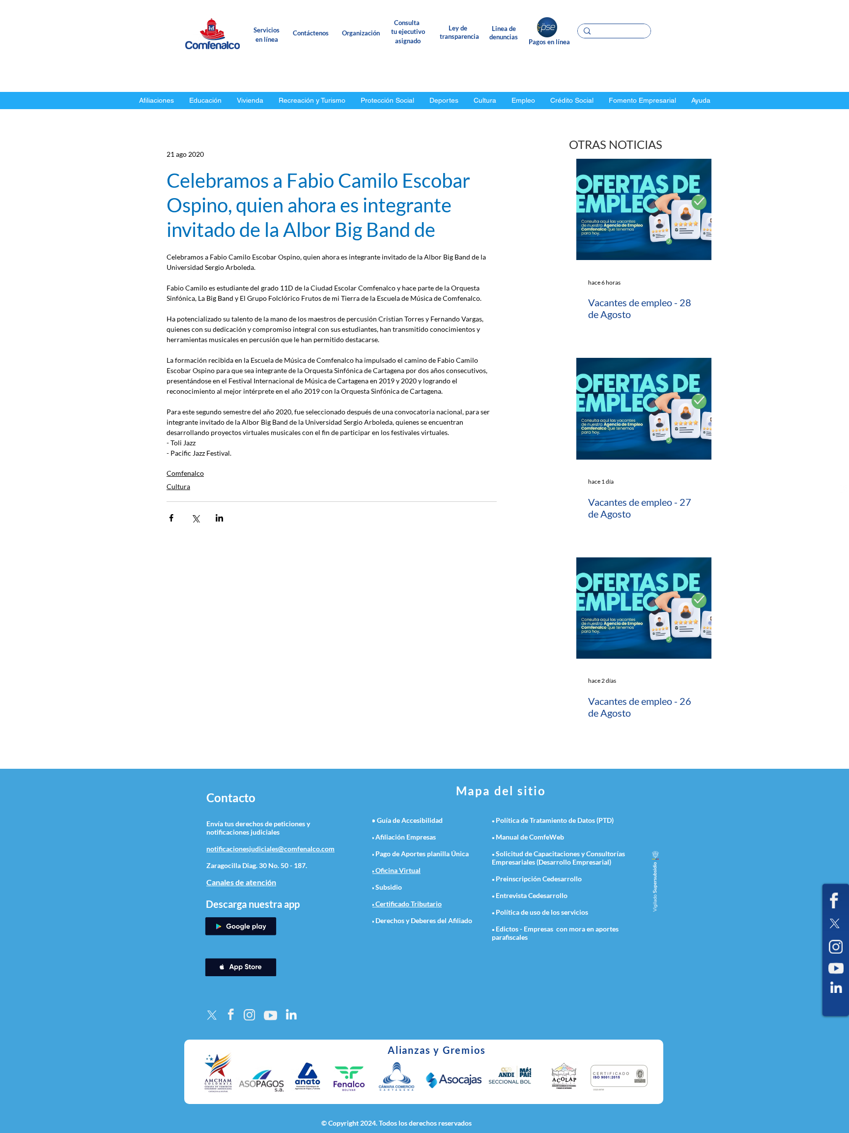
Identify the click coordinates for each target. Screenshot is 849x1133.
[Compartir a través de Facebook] (171, 518)
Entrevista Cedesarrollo (531, 895)
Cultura (178, 486)
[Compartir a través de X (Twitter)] (195, 518)
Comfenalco (185, 473)
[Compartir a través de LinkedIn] (219, 518)
